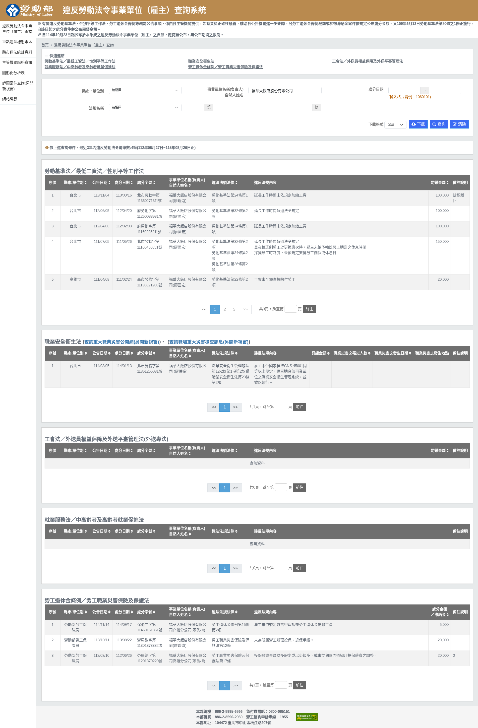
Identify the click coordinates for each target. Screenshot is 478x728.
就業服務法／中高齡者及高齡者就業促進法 (80, 67)
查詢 (441, 124)
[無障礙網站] (307, 717)
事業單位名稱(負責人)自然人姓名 (225, 92)
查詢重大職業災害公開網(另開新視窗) (121, 341)
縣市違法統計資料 (17, 52)
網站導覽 (9, 99)
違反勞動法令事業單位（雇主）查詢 (17, 29)
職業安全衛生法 (201, 61)
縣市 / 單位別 (93, 91)
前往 (309, 309)
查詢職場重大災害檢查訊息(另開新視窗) (208, 341)
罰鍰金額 (439, 182)
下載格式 (375, 124)
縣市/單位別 (74, 182)
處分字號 (145, 182)
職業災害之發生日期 (391, 353)
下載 (421, 124)
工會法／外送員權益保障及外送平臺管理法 (367, 61)
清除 (462, 124)
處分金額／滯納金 (439, 612)
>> (245, 309)
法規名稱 (96, 108)
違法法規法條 (223, 182)
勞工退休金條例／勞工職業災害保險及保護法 (225, 67)
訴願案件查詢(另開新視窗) (17, 86)
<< (204, 309)
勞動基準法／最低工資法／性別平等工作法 (80, 61)
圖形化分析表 (13, 73)
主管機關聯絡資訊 (17, 62)
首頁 (45, 45)
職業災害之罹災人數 (351, 353)
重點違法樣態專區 (17, 42)
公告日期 (100, 182)
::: (0, 19)
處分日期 (375, 89)
